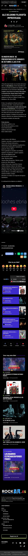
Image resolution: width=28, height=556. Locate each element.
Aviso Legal (7, 552)
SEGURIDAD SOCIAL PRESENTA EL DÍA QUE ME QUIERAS (10, 288)
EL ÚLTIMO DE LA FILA (8, 298)
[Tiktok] (24, 546)
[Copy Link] (17, 22)
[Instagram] (17, 344)
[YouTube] (20, 543)
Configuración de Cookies (19, 554)
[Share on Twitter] (14, 22)
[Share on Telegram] (25, 253)
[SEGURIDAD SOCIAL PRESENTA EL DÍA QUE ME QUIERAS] (22, 289)
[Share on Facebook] (11, 22)
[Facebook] (5, 344)
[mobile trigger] (2, 6)
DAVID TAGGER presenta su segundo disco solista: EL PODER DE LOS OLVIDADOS (10, 321)
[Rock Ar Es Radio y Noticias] (14, 5)
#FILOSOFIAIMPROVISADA (7, 248)
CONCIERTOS (15, 11)
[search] (25, 5)
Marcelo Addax (8, 324)
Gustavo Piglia (12, 25)
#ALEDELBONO (11, 246)
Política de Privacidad (16, 552)
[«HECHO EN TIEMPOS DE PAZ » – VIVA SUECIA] (22, 334)
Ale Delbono (10, 86)
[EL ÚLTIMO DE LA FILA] (22, 300)
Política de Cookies (6, 554)
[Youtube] (23, 344)
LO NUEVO (9, 451)
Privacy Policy (4, 2)
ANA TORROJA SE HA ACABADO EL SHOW (14, 442)
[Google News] (24, 543)
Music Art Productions (17, 498)
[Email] (21, 257)
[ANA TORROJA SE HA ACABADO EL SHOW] (22, 310)
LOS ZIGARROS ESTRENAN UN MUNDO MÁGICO (13, 456)
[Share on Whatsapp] (18, 253)
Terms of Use (13, 2)
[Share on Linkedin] (22, 253)
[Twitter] (11, 344)
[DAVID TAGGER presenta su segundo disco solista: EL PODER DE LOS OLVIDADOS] (22, 322)
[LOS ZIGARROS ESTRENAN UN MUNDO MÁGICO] (14, 466)
